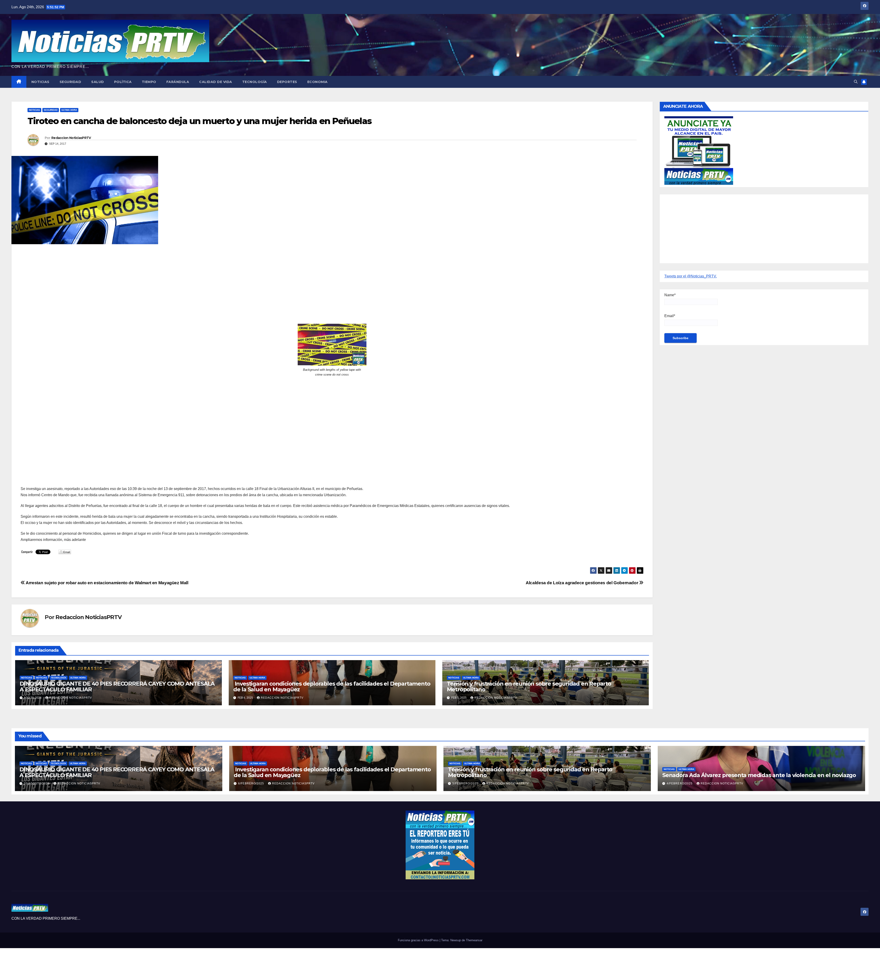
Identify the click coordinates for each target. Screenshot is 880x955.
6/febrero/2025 (251, 783)
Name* (670, 295)
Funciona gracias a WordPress (419, 940)
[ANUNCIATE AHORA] (698, 150)
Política (123, 82)
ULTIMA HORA (69, 110)
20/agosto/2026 (37, 783)
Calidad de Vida (215, 82)
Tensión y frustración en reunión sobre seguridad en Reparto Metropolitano (529, 686)
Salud (97, 82)
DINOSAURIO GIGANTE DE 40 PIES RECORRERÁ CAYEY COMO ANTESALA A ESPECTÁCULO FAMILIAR (117, 686)
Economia (317, 82)
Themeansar (474, 940)
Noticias (40, 82)
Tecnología (254, 82)
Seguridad (70, 82)
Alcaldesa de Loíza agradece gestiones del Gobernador (582, 582)
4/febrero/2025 (680, 783)
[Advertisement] (158, 281)
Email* (669, 316)
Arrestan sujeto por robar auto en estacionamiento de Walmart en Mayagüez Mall (106, 582)
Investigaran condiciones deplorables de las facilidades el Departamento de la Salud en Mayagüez (331, 686)
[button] (856, 82)
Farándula (177, 82)
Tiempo (149, 82)
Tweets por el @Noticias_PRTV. (690, 276)
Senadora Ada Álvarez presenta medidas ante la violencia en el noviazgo (759, 775)
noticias (26, 677)
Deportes (287, 82)
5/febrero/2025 (465, 783)
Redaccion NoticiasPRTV (71, 138)
